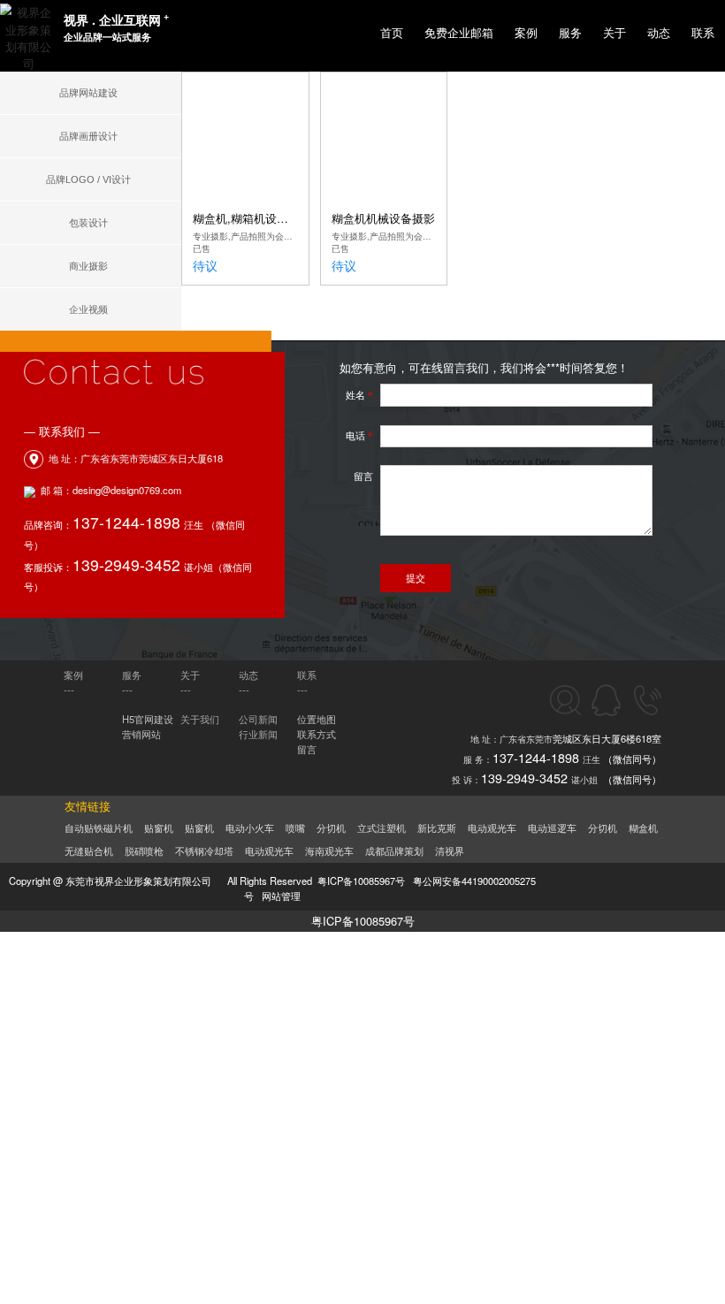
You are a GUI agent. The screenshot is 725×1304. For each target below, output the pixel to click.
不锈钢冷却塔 (204, 851)
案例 (526, 33)
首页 (391, 33)
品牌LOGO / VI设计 (88, 179)
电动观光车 (492, 828)
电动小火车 (249, 828)
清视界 (449, 851)
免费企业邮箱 (458, 33)
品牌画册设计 (88, 136)
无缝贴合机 (89, 851)
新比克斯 (436, 828)
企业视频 (88, 309)
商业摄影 (88, 266)
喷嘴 (295, 828)
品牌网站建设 (88, 93)
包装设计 (88, 222)
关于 (614, 33)
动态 (658, 33)
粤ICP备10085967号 (363, 920)
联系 (702, 33)
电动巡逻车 (552, 828)
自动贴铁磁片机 (99, 828)
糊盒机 (643, 828)
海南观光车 (329, 851)
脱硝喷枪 (144, 851)
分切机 (331, 828)
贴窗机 (158, 828)
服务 (570, 33)
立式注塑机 (381, 828)
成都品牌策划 (394, 851)
